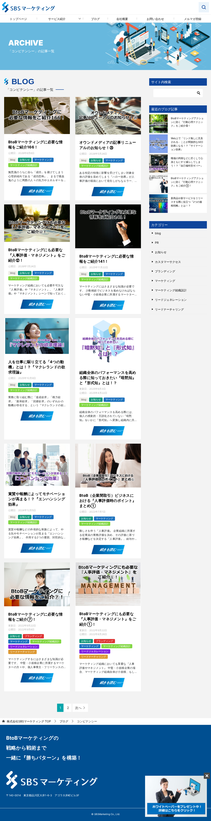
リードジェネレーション (23, 646)
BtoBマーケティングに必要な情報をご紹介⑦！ (35, 617)
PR (157, 242)
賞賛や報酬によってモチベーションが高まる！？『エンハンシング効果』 (36, 499)
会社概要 (122, 19)
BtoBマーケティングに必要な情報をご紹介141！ (106, 259)
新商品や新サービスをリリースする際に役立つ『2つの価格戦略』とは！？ (187, 202)
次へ (78, 708)
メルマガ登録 (192, 19)
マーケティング (43, 159)
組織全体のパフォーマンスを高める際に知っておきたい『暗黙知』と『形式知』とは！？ (107, 377)
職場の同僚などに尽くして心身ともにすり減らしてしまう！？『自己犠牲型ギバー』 (187, 162)
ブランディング (33, 636)
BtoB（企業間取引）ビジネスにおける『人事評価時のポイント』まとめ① (107, 500)
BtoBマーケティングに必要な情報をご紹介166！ (35, 144)
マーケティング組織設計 (23, 165)
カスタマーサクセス (168, 262)
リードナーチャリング (22, 651)
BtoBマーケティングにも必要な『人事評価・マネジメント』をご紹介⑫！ (36, 255)
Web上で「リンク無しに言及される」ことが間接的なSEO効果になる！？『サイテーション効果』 (187, 144)
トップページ (18, 19)
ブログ (95, 19)
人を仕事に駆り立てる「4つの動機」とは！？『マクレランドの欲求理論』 (36, 367)
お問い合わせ (155, 19)
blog (12, 159)
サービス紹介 (57, 19)
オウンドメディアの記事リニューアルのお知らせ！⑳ (107, 145)
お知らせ (25, 159)
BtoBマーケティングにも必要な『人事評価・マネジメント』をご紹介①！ (107, 619)
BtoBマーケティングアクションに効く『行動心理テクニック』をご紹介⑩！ (187, 122)
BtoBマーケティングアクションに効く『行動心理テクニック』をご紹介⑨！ (187, 182)
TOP (29, 721)
